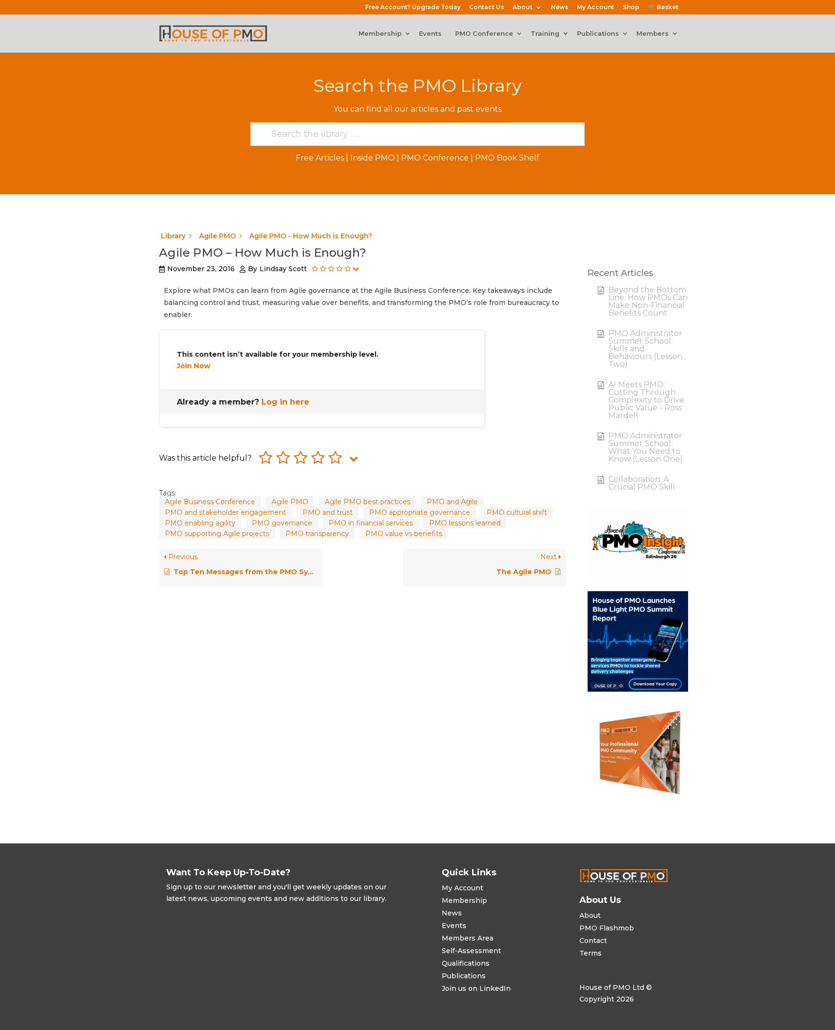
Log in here (285, 401)
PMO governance (282, 523)
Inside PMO (372, 157)
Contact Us (486, 7)
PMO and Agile (452, 501)
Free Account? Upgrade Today (413, 7)
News (559, 7)
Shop (631, 7)
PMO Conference (484, 33)
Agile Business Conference (210, 501)
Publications (598, 33)
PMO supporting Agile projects (217, 533)
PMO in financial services (371, 523)
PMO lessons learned (465, 523)
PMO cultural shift (517, 512)
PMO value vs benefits (403, 533)
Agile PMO (290, 501)
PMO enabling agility (200, 523)
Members (652, 33)
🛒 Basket (663, 7)
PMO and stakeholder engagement (225, 512)
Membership (380, 33)
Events (430, 33)
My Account (595, 7)
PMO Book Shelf (507, 157)
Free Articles (320, 157)
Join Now (193, 366)
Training (545, 33)
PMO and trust (327, 512)
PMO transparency (317, 533)
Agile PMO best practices (367, 501)
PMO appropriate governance (419, 512)
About (523, 7)
